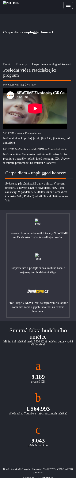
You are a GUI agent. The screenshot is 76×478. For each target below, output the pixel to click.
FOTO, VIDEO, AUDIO (61, 469)
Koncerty (21, 64)
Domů (7, 64)
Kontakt (38, 472)
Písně (45, 469)
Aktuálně (15, 469)
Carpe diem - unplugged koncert (51, 64)
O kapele (26, 469)
